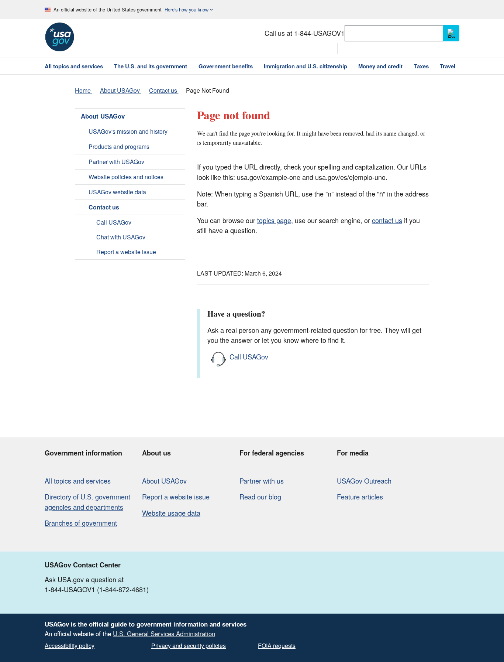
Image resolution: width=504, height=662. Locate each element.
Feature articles (360, 496)
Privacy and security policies (188, 645)
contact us (387, 220)
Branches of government (81, 523)
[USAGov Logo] (59, 37)
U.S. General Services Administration (164, 633)
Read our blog (260, 496)
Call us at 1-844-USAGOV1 (305, 33)
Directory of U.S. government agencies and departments (87, 501)
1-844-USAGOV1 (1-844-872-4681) (97, 589)
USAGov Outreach (364, 480)
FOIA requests (277, 645)
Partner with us (261, 480)
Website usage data (171, 513)
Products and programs (119, 146)
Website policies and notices (126, 177)
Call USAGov (113, 222)
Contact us (104, 207)
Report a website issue (126, 252)
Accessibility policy (69, 645)
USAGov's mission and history (128, 131)
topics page (274, 220)
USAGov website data (117, 192)
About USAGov (103, 116)
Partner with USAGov (116, 161)
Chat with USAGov (120, 237)
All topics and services (78, 480)
